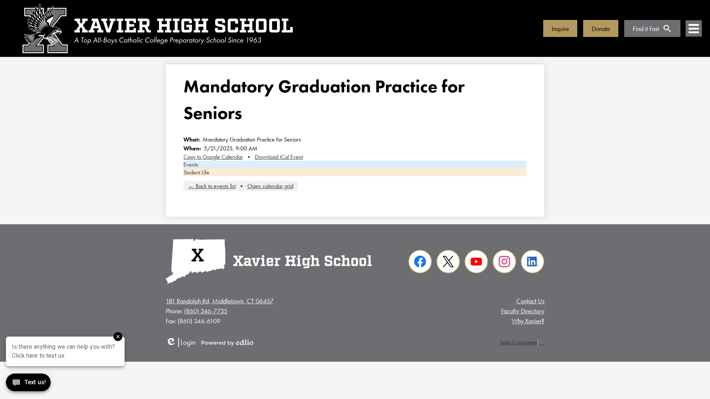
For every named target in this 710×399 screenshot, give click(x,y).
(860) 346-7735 (205, 311)
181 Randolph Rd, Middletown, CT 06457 (220, 301)
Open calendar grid (270, 186)
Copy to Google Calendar (213, 157)
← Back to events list (212, 186)
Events (190, 164)
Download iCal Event (279, 157)
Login (181, 342)
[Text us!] (28, 384)
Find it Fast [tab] (646, 28)
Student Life (196, 172)
